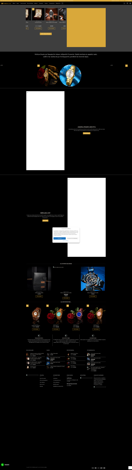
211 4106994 (69, 385)
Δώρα (17, 3)
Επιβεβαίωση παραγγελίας (115, 0)
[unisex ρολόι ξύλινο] (35, 314)
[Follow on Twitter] (128, 0)
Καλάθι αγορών (56, 384)
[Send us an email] (129, 0)
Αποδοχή (60, 238)
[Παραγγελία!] (2, 464)
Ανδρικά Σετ (58, 3)
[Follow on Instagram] (126, 0)
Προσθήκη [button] (39, 296)
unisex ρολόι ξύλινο (36, 325)
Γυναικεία (41, 3)
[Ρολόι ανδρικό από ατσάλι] (66, 279)
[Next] (65, 20)
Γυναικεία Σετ (52, 3)
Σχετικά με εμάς (43, 378)
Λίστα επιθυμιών (56, 382)
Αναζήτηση (55, 378)
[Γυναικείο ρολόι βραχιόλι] (29, 14)
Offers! (14, 3)
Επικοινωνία (122, 0)
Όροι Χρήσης (42, 382)
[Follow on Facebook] (125, 0)
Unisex (46, 3)
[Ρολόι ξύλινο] (55, 314)
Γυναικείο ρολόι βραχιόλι (29, 22)
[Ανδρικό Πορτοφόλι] (39, 279)
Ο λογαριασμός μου (57, 380)
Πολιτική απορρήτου (65, 240)
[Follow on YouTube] (130, 0)
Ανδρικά (35, 3)
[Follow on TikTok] (127, 0)
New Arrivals (23, 3)
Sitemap (41, 386)
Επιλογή (29, 27)
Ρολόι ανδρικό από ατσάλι (66, 292)
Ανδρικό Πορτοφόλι (39, 292)
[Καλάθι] (130, 3)
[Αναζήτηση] (62, 3)
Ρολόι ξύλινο (56, 325)
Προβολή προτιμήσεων (72, 238)
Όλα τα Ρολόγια (30, 3)
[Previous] (26, 20)
